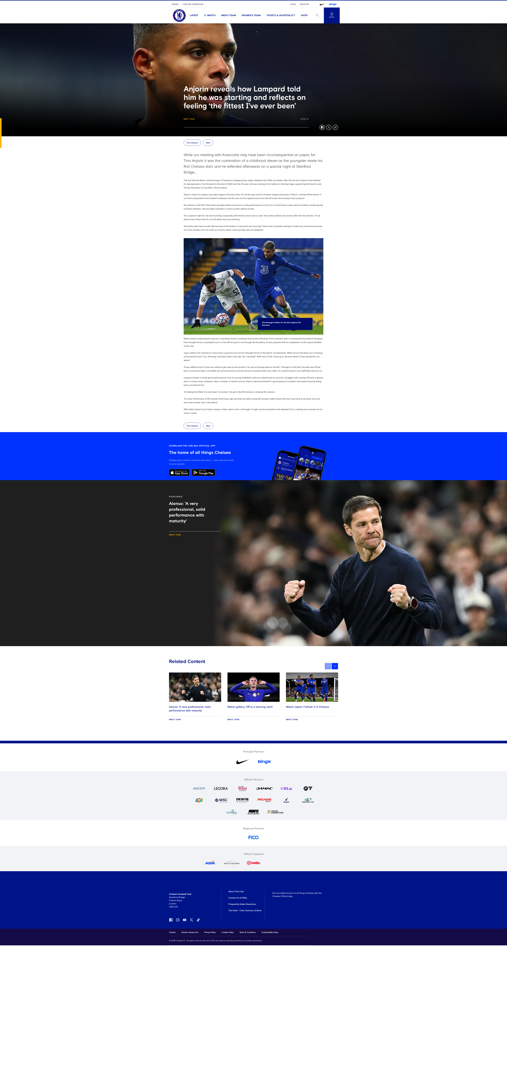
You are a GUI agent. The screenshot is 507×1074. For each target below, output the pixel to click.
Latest (194, 15)
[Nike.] (322, 4)
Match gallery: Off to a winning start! (250, 707)
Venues (175, 4)
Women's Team (251, 15)
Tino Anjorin (192, 143)
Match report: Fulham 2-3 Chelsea (307, 707)
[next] (335, 666)
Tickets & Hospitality (280, 15)
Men (208, 143)
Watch (211, 15)
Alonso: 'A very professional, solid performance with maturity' (189, 709)
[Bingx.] (333, 4)
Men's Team (228, 15)
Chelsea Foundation (193, 4)
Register (304, 4)
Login (293, 4)
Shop (304, 15)
